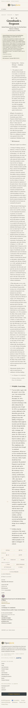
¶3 (11, 113)
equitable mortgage (6, 617)
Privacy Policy (4, 704)
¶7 (11, 205)
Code (2, 665)
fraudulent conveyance (6, 619)
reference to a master (20, 134)
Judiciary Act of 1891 (5, 603)
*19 (7, 234)
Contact (23, 700)
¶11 (10, 378)
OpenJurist (3, 14)
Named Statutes (5, 674)
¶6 (11, 147)
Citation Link (13, 559)
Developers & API (5, 685)
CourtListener (8, 590)
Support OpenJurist (14, 694)
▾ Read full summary (7, 54)
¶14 (10, 528)
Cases (2, 663)
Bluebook (22, 559)
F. (13, 14)
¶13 (10, 389)
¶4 (10, 140)
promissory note (17, 225)
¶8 (11, 283)
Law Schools (4, 672)
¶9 (11, 368)
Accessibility (15, 700)
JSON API (3, 689)
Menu (4, 9)
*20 (7, 501)
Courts (3, 670)
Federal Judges (4, 669)
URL (4, 559)
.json (7, 630)
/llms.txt (3, 687)
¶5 (11, 144)
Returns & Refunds (5, 702)
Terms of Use (22, 702)
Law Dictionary (4, 667)
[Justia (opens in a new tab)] (18, 658)
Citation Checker (5, 680)
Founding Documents (6, 676)
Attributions (15, 702)
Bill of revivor (16, 130)
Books (2, 678)
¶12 (10, 386)
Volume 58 (9, 14)
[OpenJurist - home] (14, 5)
